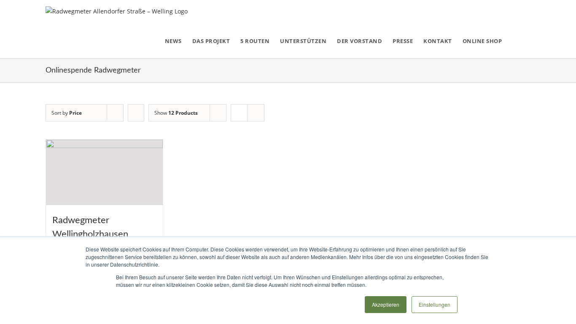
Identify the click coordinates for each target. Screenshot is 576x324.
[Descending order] (136, 113)
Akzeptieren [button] (385, 304)
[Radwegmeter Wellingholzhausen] (104, 172)
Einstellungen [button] (434, 304)
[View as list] (256, 113)
